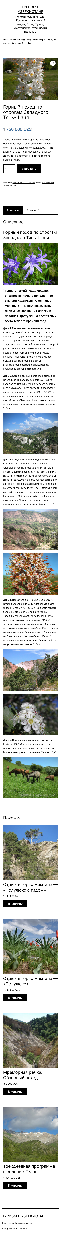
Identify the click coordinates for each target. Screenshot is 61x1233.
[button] (53, 63)
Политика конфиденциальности (17, 1223)
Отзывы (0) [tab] (33, 209)
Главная (7, 40)
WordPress (24, 1228)
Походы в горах (9, 185)
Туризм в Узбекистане (24, 1216)
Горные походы (48, 182)
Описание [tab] (13, 209)
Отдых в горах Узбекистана (25, 40)
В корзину (29, 169)
